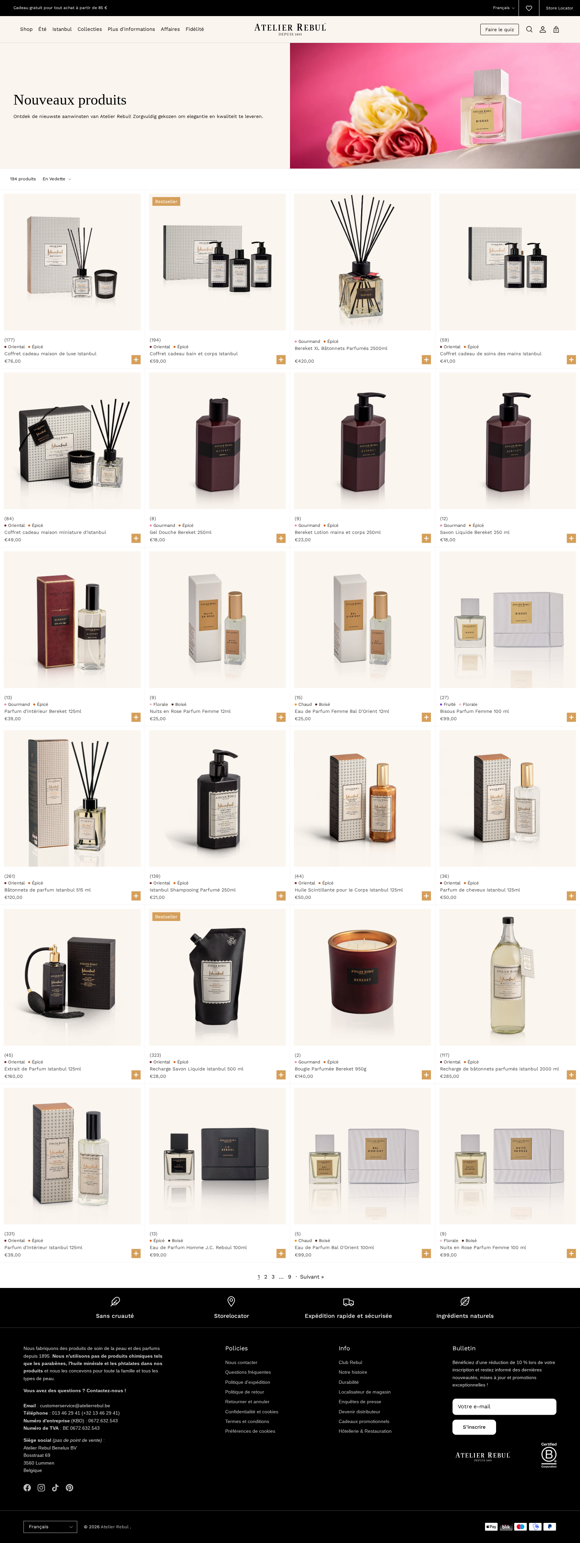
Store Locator (559, 8)
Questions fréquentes (248, 1372)
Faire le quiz (499, 29)
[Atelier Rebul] (290, 29)
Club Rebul (350, 1362)
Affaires (170, 29)
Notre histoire (353, 1372)
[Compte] (542, 29)
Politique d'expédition (247, 1382)
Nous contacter (241, 1362)
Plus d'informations (131, 29)
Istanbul (62, 29)
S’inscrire (474, 1427)
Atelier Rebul (115, 1526)
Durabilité (349, 1382)
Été (42, 29)
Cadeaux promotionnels (364, 1421)
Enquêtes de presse (360, 1401)
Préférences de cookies (250, 1431)
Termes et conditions (247, 1421)
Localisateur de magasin (365, 1392)
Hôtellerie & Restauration (365, 1431)
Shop (26, 29)
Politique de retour (244, 1392)
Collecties (90, 29)
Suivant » (312, 1277)
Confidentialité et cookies (251, 1411)
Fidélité (195, 29)
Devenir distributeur (359, 1411)
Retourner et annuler (247, 1401)
